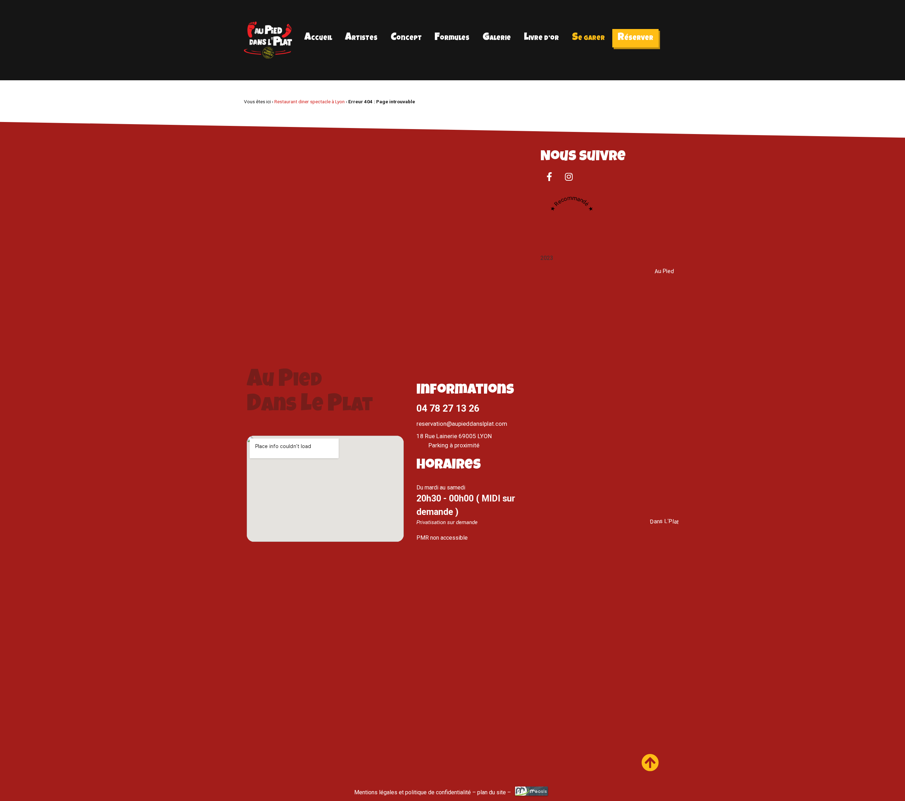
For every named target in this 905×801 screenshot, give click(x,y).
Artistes (361, 38)
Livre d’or (541, 38)
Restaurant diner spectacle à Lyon (309, 101)
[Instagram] (569, 177)
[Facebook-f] (549, 177)
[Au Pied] (664, 508)
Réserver (635, 38)
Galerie (497, 38)
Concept (406, 38)
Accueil (318, 38)
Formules (451, 38)
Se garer (588, 38)
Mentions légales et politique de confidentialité (412, 792)
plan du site (491, 792)
